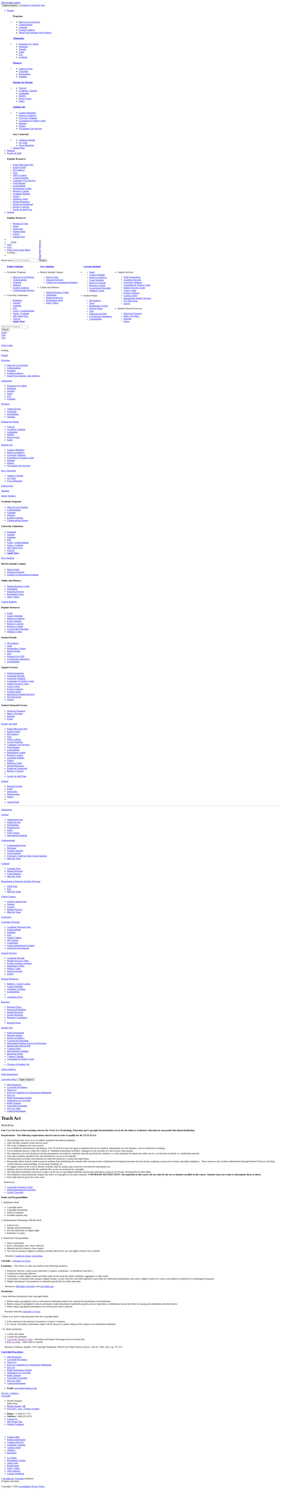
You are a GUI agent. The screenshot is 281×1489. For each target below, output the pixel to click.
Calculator (23, 71)
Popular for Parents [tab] (10, 422)
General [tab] (4, 814)
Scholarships (24, 74)
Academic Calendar (28, 90)
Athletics (11, 1450)
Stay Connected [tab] (8, 470)
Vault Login (12, 1463)
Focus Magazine (26, 145)
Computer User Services (24, 180)
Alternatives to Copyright (18, 1100)
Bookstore (12, 1453)
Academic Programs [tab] (10, 922)
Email (15, 226)
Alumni (10, 212)
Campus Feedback (15, 1473)
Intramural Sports (15, 1054)
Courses (10, 907)
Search (5, 330)
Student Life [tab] (7, 445)
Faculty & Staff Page (22, 209)
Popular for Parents (23, 82)
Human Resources (21, 201)
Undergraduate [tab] (8, 840)
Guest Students (14, 853)
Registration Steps (54, 300)
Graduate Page (14, 868)
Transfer (22, 49)
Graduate (23, 27)
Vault (91, 303)
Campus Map (13, 1437)
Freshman (23, 46)
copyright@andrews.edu (25, 1388)
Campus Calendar (15, 1056)
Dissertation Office (15, 966)
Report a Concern (21, 207)
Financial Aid (13, 827)
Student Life (19, 107)
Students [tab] (5, 491)
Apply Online (13, 1468)
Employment (13, 1465)
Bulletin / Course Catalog (18, 984)
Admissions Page (15, 819)
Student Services (14, 909)
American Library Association (29, 1256)
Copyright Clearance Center (20, 1187)
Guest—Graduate (21, 313)
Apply (14, 242)
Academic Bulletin (21, 193)
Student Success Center (134, 287)
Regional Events (20, 223)
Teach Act (11, 1090)
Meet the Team (14, 858)
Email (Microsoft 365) (23, 164)
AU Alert (23, 142)
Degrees (11, 904)
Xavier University (15, 1192)
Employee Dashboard (23, 204)
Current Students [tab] (9, 602)
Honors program (14, 971)
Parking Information (16, 1439)
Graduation (24, 93)
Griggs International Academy (21, 945)
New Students (47, 266)
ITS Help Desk (131, 301)
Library (16, 196)
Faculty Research (15, 1015)
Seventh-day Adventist (13, 1478)
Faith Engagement (132, 277)
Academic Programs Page (19, 927)
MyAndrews (19, 170)
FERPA (22, 96)
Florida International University (21, 1190)
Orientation (51, 295)
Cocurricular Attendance (100, 316)
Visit (9, 244)
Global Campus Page (17, 901)
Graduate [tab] (5, 863)
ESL (21, 54)
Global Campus (14, 937)
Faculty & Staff (14, 153)
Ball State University (25, 1286)
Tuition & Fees (25, 68)
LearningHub (19, 186)
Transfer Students (15, 850)
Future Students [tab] (8, 496)
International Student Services (137, 298)
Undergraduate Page (16, 845)
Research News (14, 1007)
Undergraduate (25, 24)
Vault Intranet (19, 183)
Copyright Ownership (17, 1105)
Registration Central (22, 188)
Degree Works (96, 308)
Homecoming (19, 231)
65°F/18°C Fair (15, 1408)
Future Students (15, 266)
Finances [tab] (5, 404)
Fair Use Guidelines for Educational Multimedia (29, 1092)
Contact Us (12, 1419)
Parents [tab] (4, 355)
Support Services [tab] (9, 953)
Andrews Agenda (27, 140)
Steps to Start (52, 277)
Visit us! (22, 88)
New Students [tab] (7, 558)
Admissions (18, 38)
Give (9, 247)
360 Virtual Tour (20, 316)
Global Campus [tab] (8, 896)
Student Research (15, 1012)
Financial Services (54, 297)
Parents (10, 10)
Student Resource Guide (57, 292)
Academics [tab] (6, 917)
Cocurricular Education (100, 288)
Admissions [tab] (6, 381)
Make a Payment (131, 316)
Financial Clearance (133, 313)
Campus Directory (15, 1442)
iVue (15, 172)
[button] (28, 250)
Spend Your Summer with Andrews (35, 32)
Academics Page (14, 997)
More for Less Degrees (29, 22)
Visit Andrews (13, 1471)
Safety (22, 101)
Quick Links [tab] (7, 345)
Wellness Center (20, 199)
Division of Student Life (18, 1064)
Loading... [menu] (12, 252)
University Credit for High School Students (27, 856)
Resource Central (21, 191)
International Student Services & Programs (26, 1043)
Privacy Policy (38, 1486)
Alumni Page (19, 237)
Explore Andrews (27, 30)
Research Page (14, 1023)
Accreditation (25, 1486)
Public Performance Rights (19, 1098)
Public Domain (14, 1103)
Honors (22, 126)
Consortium (12, 943)
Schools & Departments (18, 948)
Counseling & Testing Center (32, 120)
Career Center (130, 290)
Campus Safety (131, 295)
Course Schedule (21, 178)
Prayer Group (25, 98)
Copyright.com (47, 1286)
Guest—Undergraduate (23, 311)
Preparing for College (29, 44)
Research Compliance (17, 1017)
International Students (17, 835)
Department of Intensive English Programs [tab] (20, 881)
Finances (17, 63)
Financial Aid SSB (98, 313)
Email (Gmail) (19, 167)
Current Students (92, 266)
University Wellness (28, 118)
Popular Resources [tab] (9, 979)
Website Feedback (15, 1424)
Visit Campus (13, 833)
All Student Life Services (30, 128)
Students (11, 150)
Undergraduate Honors (23, 290)
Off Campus (12, 940)
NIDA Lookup (20, 175)
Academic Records (132, 280)
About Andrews (8, 1069)
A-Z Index (12, 1458)
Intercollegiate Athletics (18, 1051)
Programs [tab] (5, 360)
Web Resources (14, 1084)
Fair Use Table (14, 1108)
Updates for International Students (62, 282)
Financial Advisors (54, 280)
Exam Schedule (96, 280)
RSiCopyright (13, 1342)
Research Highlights (16, 1009)
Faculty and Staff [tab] (9, 724)
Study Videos (52, 303)
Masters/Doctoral (15, 871)
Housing (23, 123)
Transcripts (18, 229)
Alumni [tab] (4, 781)
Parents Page (19, 148)
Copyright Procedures (17, 1087)
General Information (16, 1111)
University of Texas (21, 1261)
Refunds (127, 318)
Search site (6, 260)
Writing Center (14, 968)
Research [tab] (5, 1002)
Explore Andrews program (19, 963)
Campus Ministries (27, 113)
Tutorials (23, 76)
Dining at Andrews (27, 115)
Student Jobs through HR (18, 1046)
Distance (17, 285)
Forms (126, 321)
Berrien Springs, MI (16, 1406)
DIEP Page (12, 886)
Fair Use (11, 1095)
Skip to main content (10, 2)
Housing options (14, 1035)
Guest (21, 52)
